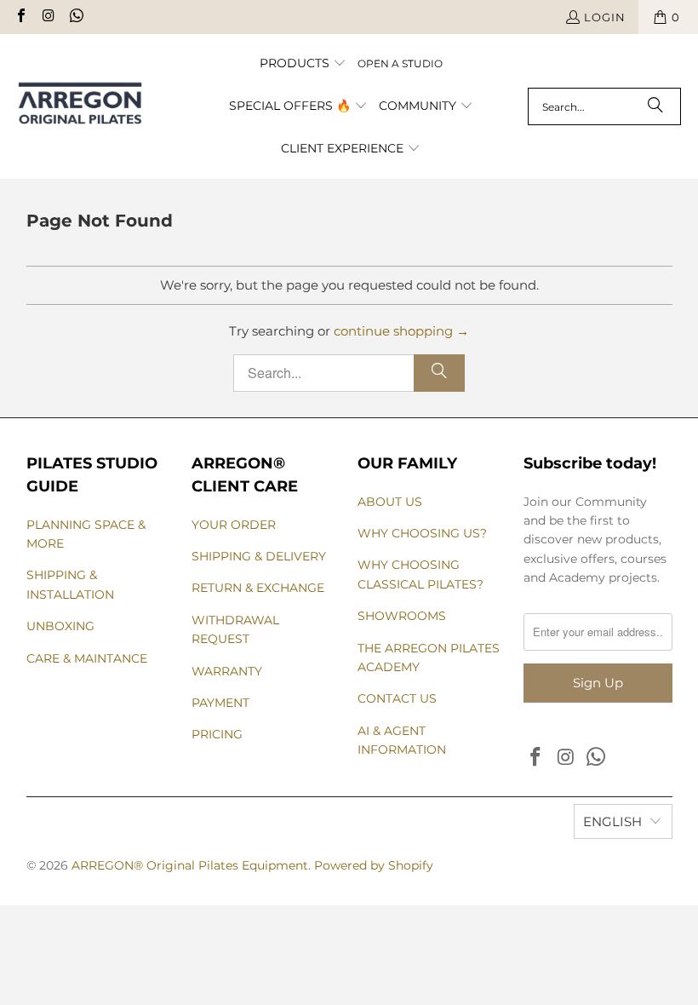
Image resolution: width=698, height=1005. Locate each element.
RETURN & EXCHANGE (258, 587)
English (612, 821)
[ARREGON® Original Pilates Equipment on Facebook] (20, 17)
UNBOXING (60, 626)
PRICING (217, 734)
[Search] (655, 106)
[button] (303, 64)
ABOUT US (390, 501)
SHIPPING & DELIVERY (259, 556)
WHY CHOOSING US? (422, 533)
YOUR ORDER (234, 524)
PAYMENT (220, 702)
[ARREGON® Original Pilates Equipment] (95, 106)
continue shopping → (401, 331)
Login (605, 17)
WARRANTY (227, 671)
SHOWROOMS (402, 615)
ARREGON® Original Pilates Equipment (190, 865)
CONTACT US (397, 698)
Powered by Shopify (373, 865)
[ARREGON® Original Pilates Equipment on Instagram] (47, 17)
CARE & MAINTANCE (86, 658)
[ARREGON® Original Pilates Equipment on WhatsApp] (75, 17)
